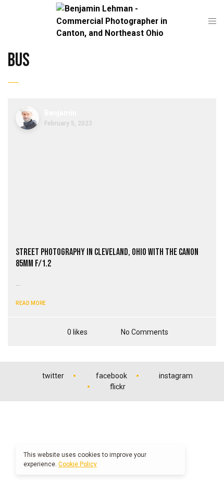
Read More (31, 303)
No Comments (144, 331)
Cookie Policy (77, 464)
